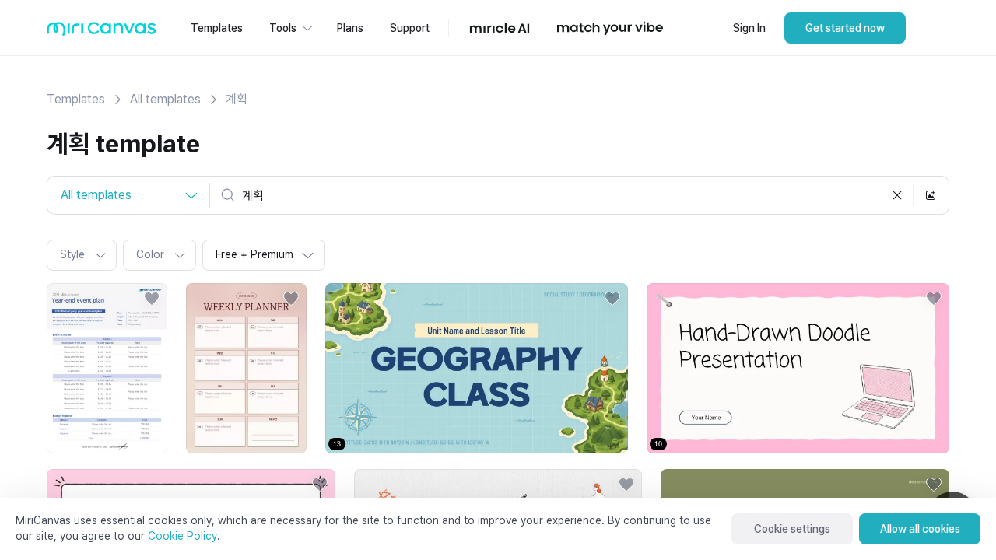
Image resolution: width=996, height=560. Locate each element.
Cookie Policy (182, 536)
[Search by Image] (931, 195)
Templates (76, 99)
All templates (165, 99)
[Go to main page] (101, 32)
